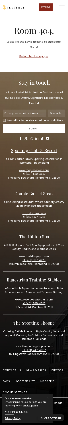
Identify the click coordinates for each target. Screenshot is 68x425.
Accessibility (25, 381)
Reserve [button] (45, 7)
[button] (61, 7)
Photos (57, 370)
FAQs (6, 381)
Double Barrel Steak (34, 193)
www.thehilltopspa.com (34, 256)
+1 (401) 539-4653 (34, 303)
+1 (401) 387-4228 (34, 260)
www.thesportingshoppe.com (34, 346)
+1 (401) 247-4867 (34, 350)
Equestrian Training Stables (34, 280)
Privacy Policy (12, 418)
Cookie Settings (15, 392)
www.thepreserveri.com (34, 170)
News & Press (36, 370)
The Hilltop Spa (34, 236)
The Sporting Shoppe (34, 323)
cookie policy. (30, 405)
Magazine (47, 381)
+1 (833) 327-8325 (34, 217)
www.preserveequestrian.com (34, 299)
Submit (34, 128)
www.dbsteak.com (34, 213)
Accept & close (16, 412)
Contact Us (12, 370)
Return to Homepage (33, 56)
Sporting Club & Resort (34, 150)
